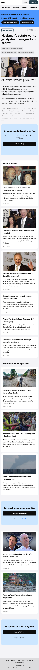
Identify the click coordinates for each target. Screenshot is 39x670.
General (33, 7)
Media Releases (19, 662)
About (23, 660)
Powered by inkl (20, 665)
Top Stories (5, 7)
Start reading (20, 144)
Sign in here (25, 149)
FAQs (18, 660)
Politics (16, 7)
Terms (7, 660)
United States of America (26, 52)
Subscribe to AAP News (10, 22)
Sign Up (33, 2)
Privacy (13, 660)
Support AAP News (19, 632)
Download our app (27, 22)
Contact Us (30, 660)
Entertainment (7, 30)
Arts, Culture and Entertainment (12, 48)
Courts (25, 7)
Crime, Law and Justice (9, 52)
